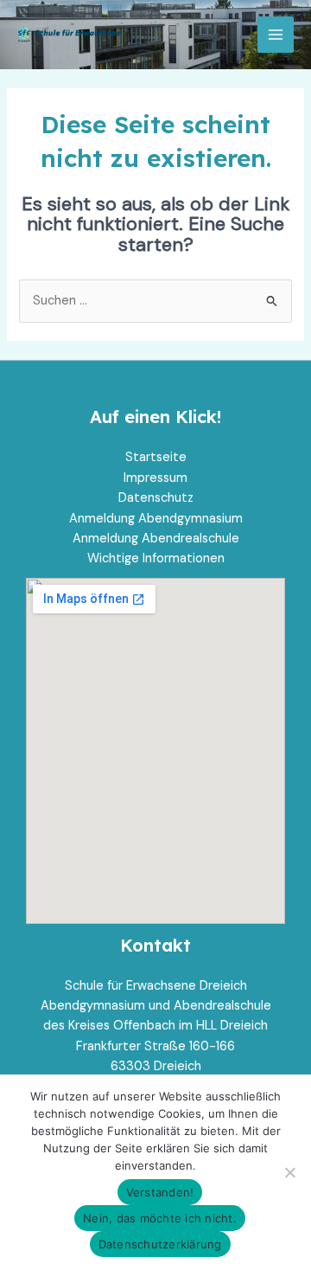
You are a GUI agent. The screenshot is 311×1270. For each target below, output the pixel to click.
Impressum (155, 478)
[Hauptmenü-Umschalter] (275, 34)
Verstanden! (160, 1192)
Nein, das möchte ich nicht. (160, 1218)
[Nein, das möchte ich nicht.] (289, 1172)
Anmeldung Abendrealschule (156, 538)
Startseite (156, 457)
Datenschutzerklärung (160, 1244)
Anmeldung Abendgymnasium (156, 518)
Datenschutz (156, 498)
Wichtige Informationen (156, 558)
